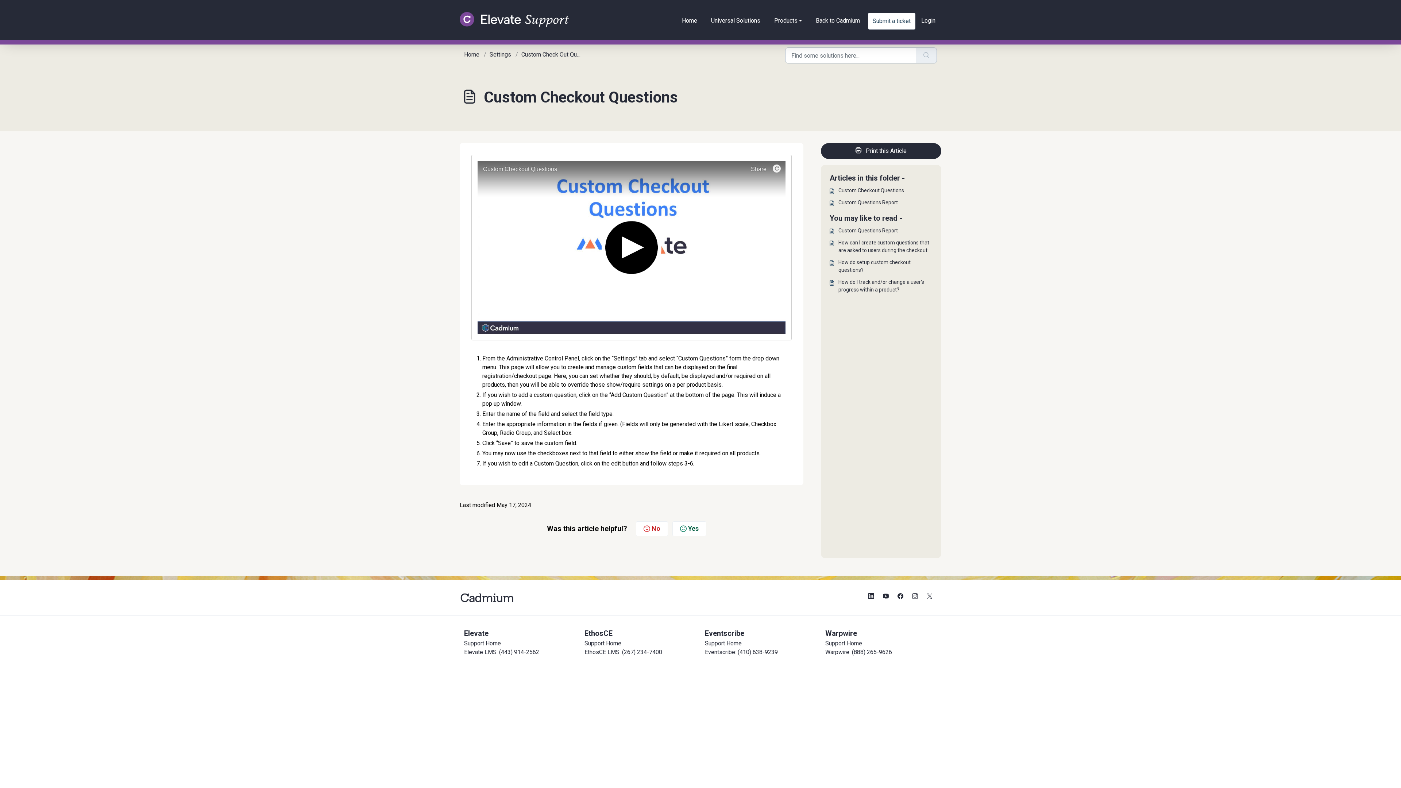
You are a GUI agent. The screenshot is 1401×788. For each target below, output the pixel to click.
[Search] (926, 55)
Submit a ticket (892, 21)
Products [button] (786, 20)
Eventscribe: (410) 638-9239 (741, 652)
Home (689, 20)
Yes (693, 528)
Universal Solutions (735, 20)
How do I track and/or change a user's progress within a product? (881, 286)
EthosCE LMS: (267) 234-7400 (623, 652)
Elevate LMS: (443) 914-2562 (501, 652)
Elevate (476, 633)
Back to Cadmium (838, 20)
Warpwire (841, 633)
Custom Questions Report (868, 202)
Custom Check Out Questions (558, 54)
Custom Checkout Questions (871, 190)
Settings (500, 54)
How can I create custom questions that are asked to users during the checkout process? (883, 247)
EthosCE (598, 633)
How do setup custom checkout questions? (874, 266)
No (656, 528)
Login (928, 20)
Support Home (482, 643)
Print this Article (886, 150)
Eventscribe (724, 633)
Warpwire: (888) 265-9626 (858, 652)
